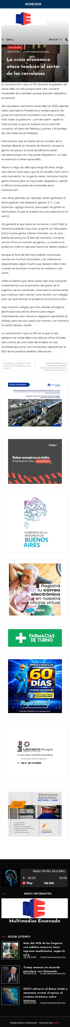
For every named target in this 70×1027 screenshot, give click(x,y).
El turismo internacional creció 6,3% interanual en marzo (17, 366)
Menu (9, 39)
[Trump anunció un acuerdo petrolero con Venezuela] (10, 974)
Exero (56, 1022)
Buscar (54, 39)
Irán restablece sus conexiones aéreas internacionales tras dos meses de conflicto (53, 367)
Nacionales (15, 47)
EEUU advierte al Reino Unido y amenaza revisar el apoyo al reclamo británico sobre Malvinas (45, 995)
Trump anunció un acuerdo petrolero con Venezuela (41, 969)
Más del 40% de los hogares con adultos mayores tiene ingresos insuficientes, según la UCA (44, 949)
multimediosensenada (36, 51)
